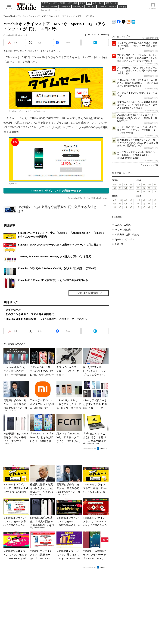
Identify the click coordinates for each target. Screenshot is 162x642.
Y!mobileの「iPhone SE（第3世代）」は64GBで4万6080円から (53, 280)
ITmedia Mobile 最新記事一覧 (129, 21)
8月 (114, 184)
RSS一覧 (119, 244)
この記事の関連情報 (87, 293)
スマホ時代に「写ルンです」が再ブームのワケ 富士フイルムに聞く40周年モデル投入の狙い (137, 71)
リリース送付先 (123, 229)
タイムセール (13, 309)
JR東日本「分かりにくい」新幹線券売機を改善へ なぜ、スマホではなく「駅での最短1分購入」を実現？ (137, 105)
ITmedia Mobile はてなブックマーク (133, 21)
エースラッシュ (92, 35)
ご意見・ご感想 (123, 225)
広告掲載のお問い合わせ (127, 234)
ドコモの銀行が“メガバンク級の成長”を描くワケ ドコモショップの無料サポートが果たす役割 (137, 130)
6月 (126, 184)
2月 (126, 188)
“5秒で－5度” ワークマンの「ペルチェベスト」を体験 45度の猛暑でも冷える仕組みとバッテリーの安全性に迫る (137, 58)
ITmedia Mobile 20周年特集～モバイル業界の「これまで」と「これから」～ (49, 319)
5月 (131, 184)
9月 (155, 184)
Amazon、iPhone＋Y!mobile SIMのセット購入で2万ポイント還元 (54, 256)
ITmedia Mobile (9, 16)
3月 (120, 188)
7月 (120, 184)
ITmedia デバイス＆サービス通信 (114, 21)
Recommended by (89, 448)
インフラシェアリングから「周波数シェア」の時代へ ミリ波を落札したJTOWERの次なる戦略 (137, 155)
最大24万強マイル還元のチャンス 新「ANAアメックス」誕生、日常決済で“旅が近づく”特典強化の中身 (137, 143)
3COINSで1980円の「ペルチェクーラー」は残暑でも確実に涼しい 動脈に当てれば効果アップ (137, 118)
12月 (138, 184)
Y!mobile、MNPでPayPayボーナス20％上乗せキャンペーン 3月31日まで (59, 244)
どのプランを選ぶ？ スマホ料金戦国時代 (30, 314)
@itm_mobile (124, 21)
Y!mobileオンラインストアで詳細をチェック (56, 190)
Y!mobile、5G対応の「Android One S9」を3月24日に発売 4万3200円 (57, 268)
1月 (131, 188)
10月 (149, 184)
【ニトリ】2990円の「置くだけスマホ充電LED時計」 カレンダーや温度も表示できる (137, 46)
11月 (144, 184)
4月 (114, 188)
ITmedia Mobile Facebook (119, 21)
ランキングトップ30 (149, 165)
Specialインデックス (125, 239)
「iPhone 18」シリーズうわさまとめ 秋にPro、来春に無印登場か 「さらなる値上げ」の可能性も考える (137, 83)
